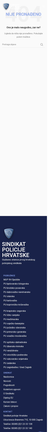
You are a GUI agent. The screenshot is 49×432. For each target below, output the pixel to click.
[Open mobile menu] (43, 7)
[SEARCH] (42, 44)
